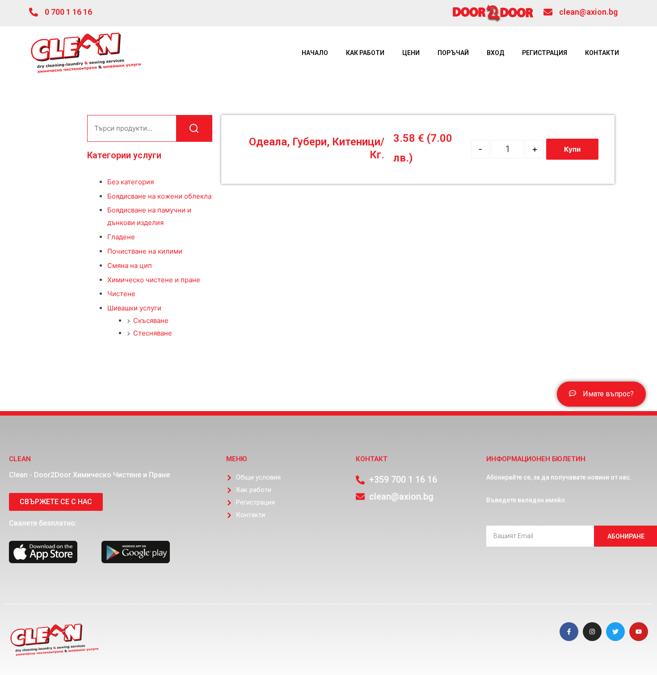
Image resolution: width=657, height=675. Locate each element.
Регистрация (544, 52)
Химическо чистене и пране (153, 280)
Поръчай (453, 52)
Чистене (121, 293)
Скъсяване (150, 320)
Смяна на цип (129, 265)
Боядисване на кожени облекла (159, 196)
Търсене (194, 128)
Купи (572, 149)
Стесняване (152, 333)
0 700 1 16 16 (68, 12)
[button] (601, 394)
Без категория (130, 182)
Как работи (365, 52)
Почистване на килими (144, 251)
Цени (411, 52)
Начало (315, 52)
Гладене (121, 237)
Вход (495, 52)
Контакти (602, 52)
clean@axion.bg (588, 12)
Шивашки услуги (134, 308)
